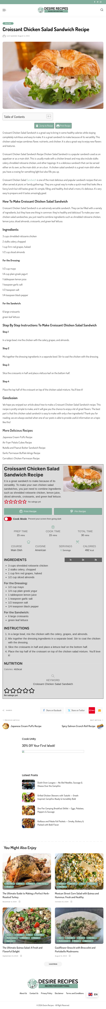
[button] (6, 502)
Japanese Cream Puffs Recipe (17, 437)
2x (83, 559)
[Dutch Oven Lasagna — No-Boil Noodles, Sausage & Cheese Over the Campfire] (28, 784)
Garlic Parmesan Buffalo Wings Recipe (21, 453)
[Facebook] (94, 2)
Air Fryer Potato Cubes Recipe (17, 442)
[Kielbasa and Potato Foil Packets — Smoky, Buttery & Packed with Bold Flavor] (28, 823)
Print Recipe (64, 125)
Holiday (30, 884)
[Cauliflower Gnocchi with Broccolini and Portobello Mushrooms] (79, 926)
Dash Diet (72, 884)
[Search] (101, 10)
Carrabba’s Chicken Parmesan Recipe (21, 458)
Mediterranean (11, 938)
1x (70, 559)
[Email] (99, 710)
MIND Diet (25, 938)
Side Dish (62, 887)
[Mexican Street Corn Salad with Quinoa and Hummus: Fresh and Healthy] (79, 871)
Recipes (9, 887)
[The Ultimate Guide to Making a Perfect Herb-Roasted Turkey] (27, 871)
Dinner (20, 884)
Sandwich (31, 180)
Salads (9, 935)
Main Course (42, 884)
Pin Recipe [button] (80, 511)
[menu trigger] (5, 10)
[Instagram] (100, 2)
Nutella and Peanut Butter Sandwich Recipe (24, 447)
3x (96, 559)
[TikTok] (102, 2)
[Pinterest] (97, 2)
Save (92, 710)
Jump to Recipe (46, 125)
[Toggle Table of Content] (47, 116)
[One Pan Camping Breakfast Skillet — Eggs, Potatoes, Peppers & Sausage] (28, 810)
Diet (82, 884)
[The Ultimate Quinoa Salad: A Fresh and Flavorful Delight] (27, 926)
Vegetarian (10, 941)
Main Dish (8, 23)
